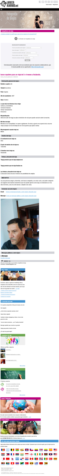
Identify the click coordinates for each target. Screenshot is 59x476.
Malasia (55, 455)
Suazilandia (3, 464)
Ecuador (46, 451)
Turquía (27, 464)
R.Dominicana (41, 460)
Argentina (7, 451)
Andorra (3, 451)
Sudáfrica (7, 464)
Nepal (12, 460)
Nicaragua (17, 460)
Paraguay (26, 460)
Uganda (31, 464)
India (22, 455)
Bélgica (12, 451)
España (50, 451)
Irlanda (36, 455)
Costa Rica (41, 451)
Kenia (46, 455)
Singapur (50, 460)
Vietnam (41, 464)
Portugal (36, 460)
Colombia (36, 451)
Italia (41, 455)
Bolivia (17, 451)
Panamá (22, 460)
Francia (12, 455)
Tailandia (17, 464)
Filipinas (7, 455)
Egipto (3, 455)
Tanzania (22, 464)
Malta (3, 460)
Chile (31, 451)
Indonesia (26, 455)
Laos (50, 455)
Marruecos (7, 460)
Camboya (26, 451)
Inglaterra (31, 455)
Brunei (22, 451)
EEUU (55, 451)
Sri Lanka (55, 460)
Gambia (17, 455)
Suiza (12, 464)
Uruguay (36, 464)
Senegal (46, 460)
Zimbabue (45, 464)
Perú (31, 460)
